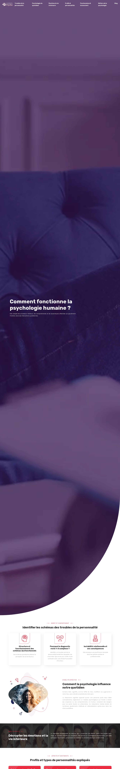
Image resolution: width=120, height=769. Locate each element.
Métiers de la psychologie (102, 4)
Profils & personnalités (70, 4)
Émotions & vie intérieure (54, 4)
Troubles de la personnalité (19, 4)
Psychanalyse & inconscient (85, 4)
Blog (116, 3)
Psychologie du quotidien (37, 4)
